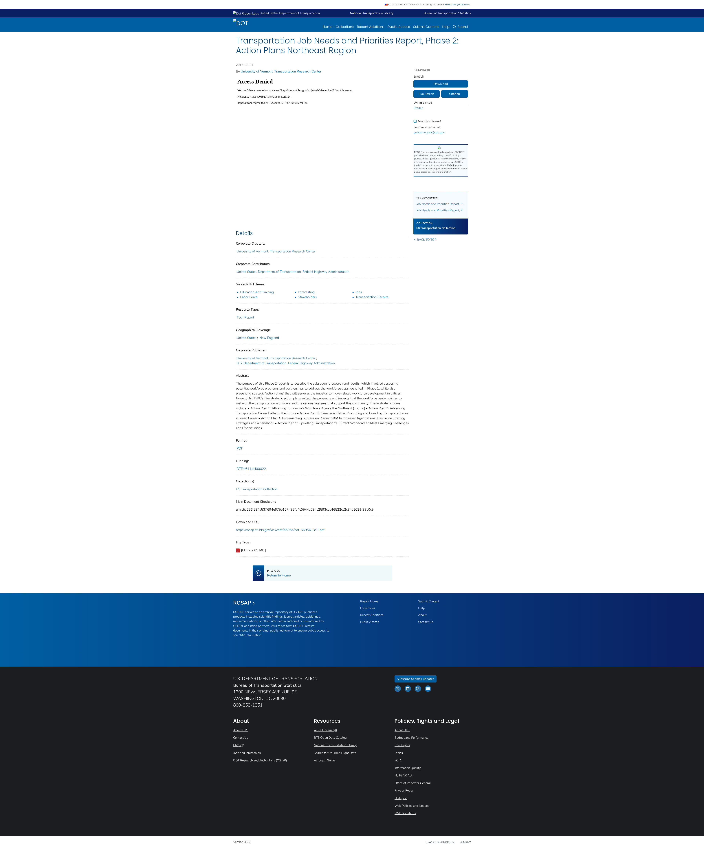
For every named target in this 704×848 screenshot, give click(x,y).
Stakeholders (307, 297)
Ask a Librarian (324, 730)
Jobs (358, 292)
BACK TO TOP (426, 240)
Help (446, 26)
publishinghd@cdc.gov (429, 132)
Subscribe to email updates (415, 679)
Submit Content (426, 26)
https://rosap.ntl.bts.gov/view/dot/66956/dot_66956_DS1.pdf (280, 530)
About (422, 615)
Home (327, 26)
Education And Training (257, 292)
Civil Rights (402, 745)
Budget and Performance (411, 738)
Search (463, 26)
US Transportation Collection (257, 489)
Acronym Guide (324, 760)
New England (269, 338)
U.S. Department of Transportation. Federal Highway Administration (286, 363)
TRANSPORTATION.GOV (440, 842)
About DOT (402, 730)
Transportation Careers (371, 297)
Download (441, 84)
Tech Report (245, 317)
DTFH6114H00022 (251, 469)
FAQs (237, 745)
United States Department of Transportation (289, 13)
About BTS (240, 730)
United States (246, 338)
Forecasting (306, 292)
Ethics (399, 753)
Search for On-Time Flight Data (335, 753)
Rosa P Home (369, 601)
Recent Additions (370, 26)
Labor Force (248, 297)
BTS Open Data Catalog (330, 738)
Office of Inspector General (413, 783)
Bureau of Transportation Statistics (447, 13)
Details (418, 108)
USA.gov (401, 798)
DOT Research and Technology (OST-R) (260, 760)
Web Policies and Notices (412, 806)
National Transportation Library (335, 745)
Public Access (399, 26)
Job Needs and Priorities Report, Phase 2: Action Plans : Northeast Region (440, 210)
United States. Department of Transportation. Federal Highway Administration (293, 272)
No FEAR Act (403, 775)
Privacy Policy (404, 790)
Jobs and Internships (247, 753)
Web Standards (405, 813)
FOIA (398, 760)
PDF (240, 448)
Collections (345, 26)
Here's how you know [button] (456, 4)
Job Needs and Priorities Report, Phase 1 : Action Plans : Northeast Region (440, 204)
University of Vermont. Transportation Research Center (281, 71)
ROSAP (242, 602)
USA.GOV (465, 842)
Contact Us (425, 622)
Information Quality (408, 768)
